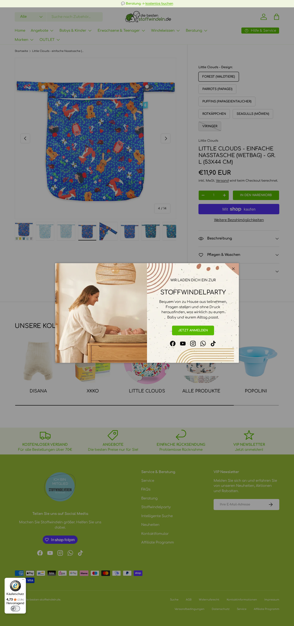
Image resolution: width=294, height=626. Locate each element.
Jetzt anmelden (193, 330)
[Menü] (23, 580)
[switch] (15, 608)
